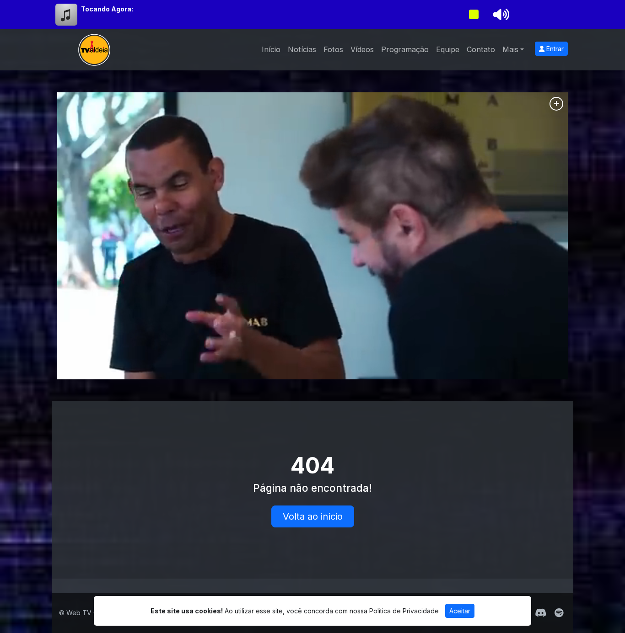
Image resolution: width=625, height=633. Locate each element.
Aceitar (459, 611)
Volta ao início (313, 516)
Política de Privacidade (404, 611)
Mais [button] (510, 49)
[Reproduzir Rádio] (473, 15)
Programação (405, 49)
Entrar (554, 49)
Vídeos (362, 49)
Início (271, 49)
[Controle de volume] (499, 15)
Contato (481, 49)
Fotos (333, 49)
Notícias (302, 49)
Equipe (447, 49)
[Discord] (540, 612)
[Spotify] (559, 612)
